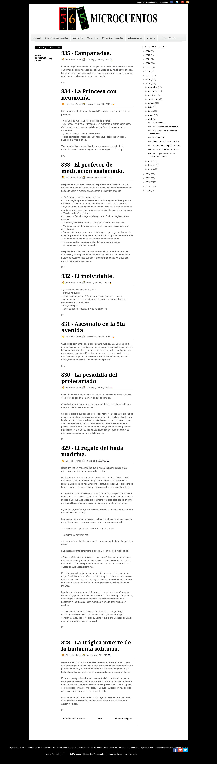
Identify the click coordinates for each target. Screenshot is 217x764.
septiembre (153, 99)
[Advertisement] (43, 137)
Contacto (164, 3)
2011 (148, 186)
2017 (148, 75)
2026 (148, 51)
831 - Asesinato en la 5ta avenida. (163, 141)
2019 (148, 67)
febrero (152, 165)
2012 (148, 182)
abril (150, 119)
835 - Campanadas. (86, 53)
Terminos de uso (180, 748)
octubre (152, 95)
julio (150, 107)
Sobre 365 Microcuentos (147, 3)
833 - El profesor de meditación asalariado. (92, 167)
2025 (148, 55)
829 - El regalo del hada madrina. (163, 149)
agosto (151, 103)
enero (151, 169)
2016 (148, 79)
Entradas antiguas (123, 718)
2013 (148, 178)
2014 (148, 174)
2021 (148, 59)
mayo (151, 115)
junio (150, 111)
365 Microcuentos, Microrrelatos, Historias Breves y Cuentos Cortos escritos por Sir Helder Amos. (66, 748)
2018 (148, 71)
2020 (148, 63)
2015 (148, 83)
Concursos (78, 38)
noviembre (153, 91)
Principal (37, 38)
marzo (151, 161)
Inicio (100, 718)
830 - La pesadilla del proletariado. (89, 378)
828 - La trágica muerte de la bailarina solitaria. (96, 645)
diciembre (153, 87)
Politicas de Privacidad (71, 754)
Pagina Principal (52, 754)
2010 (148, 190)
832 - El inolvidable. (87, 276)
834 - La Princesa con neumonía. (89, 94)
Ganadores (92, 38)
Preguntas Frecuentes (112, 38)
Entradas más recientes (74, 718)
